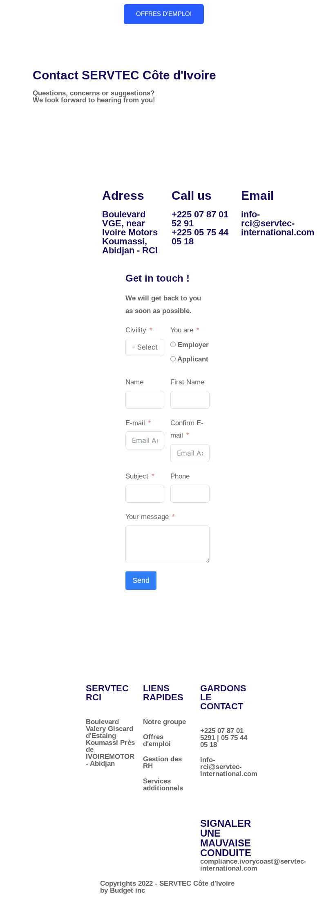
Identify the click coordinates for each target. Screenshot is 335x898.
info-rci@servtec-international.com (278, 223)
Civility (135, 330)
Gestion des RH (162, 762)
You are (181, 330)
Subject (136, 476)
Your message (148, 517)
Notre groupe (164, 722)
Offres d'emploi (157, 740)
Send (141, 580)
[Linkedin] (210, 795)
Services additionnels (163, 784)
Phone (180, 476)
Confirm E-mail (186, 429)
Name (134, 382)
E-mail (135, 423)
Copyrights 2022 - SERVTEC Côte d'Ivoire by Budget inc (167, 887)
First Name (187, 382)
